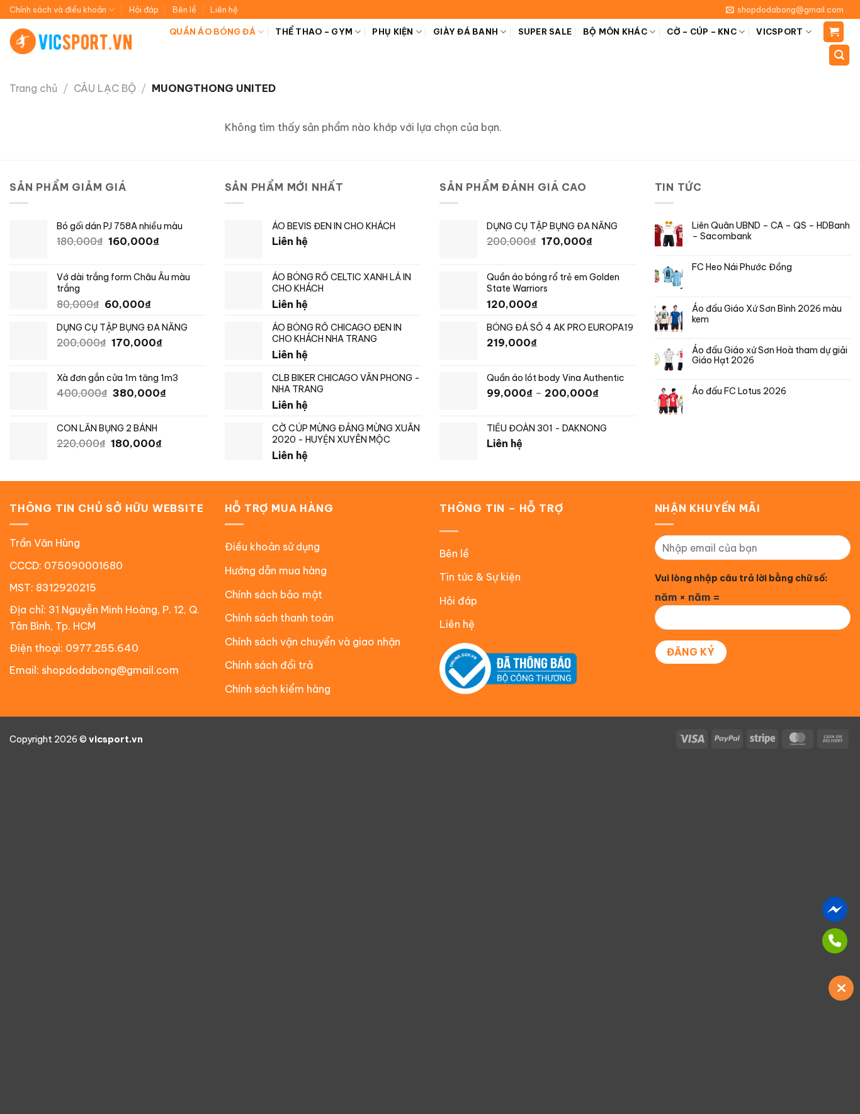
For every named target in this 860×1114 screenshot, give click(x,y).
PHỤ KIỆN (392, 31)
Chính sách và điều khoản (57, 9)
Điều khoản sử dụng (272, 546)
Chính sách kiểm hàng (278, 689)
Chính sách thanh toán (279, 617)
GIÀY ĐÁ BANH (465, 31)
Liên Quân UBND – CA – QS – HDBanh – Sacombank (771, 231)
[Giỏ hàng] (833, 31)
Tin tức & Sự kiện (480, 577)
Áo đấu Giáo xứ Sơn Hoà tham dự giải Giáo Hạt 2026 (769, 356)
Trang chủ (33, 88)
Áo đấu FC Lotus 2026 (739, 391)
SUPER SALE (545, 31)
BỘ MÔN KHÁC (615, 31)
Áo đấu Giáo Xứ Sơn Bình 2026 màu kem (767, 314)
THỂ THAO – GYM (314, 31)
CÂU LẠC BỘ (105, 88)
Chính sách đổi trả (269, 665)
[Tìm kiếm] (839, 55)
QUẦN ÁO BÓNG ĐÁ (212, 31)
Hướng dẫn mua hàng (276, 570)
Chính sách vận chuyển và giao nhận (312, 641)
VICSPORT (779, 31)
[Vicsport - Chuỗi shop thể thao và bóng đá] (71, 41)
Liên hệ (224, 9)
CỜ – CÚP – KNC (702, 31)
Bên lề (184, 9)
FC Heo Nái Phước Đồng (742, 267)
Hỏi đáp (144, 9)
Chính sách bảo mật (273, 594)
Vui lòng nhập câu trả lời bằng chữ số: (741, 578)
